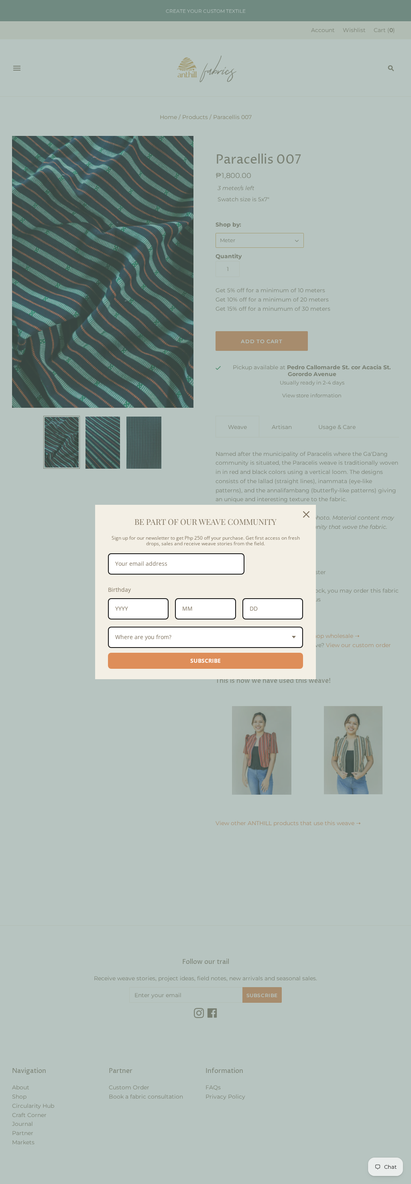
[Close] (306, 514)
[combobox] (205, 637)
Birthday (119, 589)
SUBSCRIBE (205, 660)
